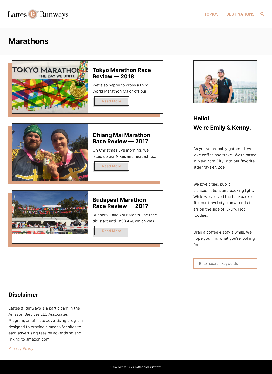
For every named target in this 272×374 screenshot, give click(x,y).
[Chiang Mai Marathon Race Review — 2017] (50, 152)
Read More (115, 102)
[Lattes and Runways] (38, 14)
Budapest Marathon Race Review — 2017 (120, 202)
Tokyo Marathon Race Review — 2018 (122, 73)
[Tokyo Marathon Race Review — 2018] (50, 87)
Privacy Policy (20, 348)
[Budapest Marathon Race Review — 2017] (50, 212)
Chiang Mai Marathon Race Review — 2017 (121, 138)
